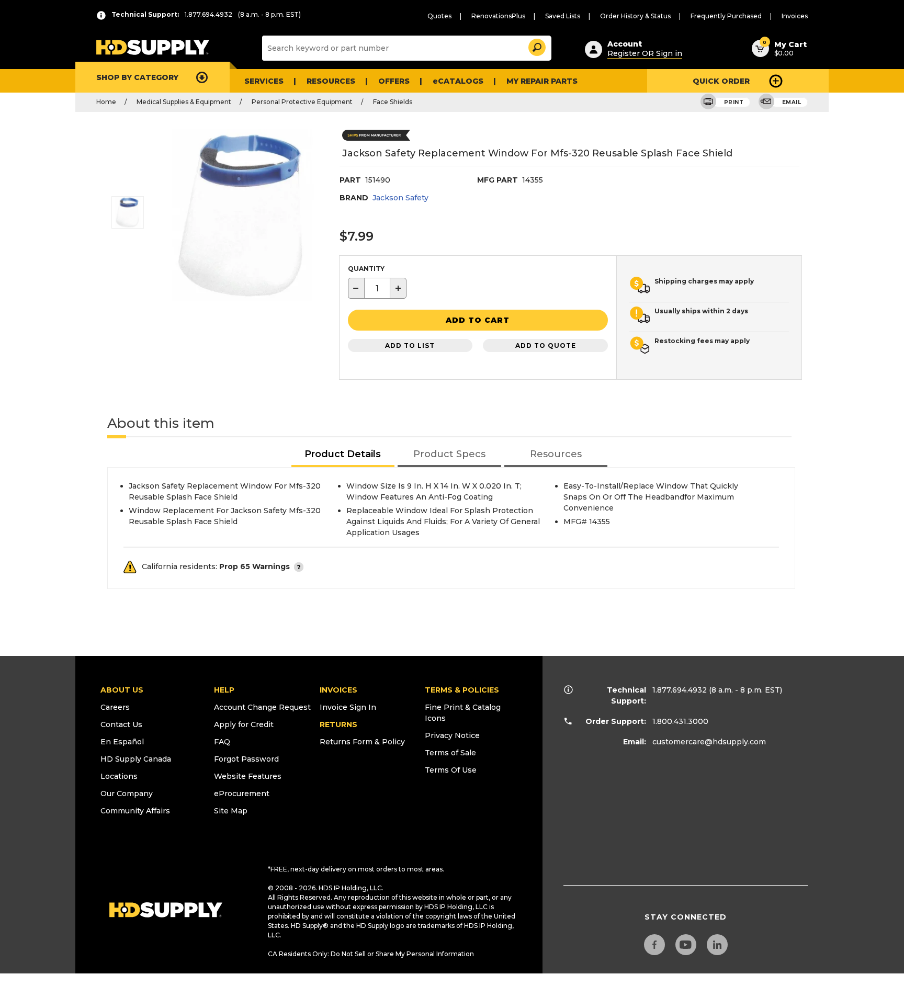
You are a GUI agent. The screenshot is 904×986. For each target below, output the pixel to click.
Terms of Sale (450, 752)
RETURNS (338, 724)
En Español (122, 741)
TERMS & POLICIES (462, 690)
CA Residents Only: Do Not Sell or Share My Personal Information (371, 954)
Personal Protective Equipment (302, 102)
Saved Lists (562, 16)
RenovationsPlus (498, 16)
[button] (536, 46)
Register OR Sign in (644, 53)
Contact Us (121, 724)
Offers (394, 81)
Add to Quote (545, 345)
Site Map (230, 810)
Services (264, 81)
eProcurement (241, 793)
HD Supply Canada (135, 759)
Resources (331, 81)
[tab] (343, 455)
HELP (224, 690)
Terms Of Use (451, 770)
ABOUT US (121, 690)
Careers (115, 707)
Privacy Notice (452, 735)
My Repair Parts (542, 81)
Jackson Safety (400, 197)
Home (106, 102)
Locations (119, 776)
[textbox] (377, 288)
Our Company (126, 793)
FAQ (222, 741)
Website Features (247, 776)
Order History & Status (635, 16)
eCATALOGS (458, 81)
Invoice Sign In (348, 707)
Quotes (439, 16)
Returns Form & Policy (362, 741)
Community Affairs (135, 810)
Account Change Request (262, 707)
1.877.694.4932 (679, 690)
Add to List (410, 345)
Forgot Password (246, 759)
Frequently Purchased (726, 16)
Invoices (795, 16)
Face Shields (392, 102)
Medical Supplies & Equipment (184, 102)
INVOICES (338, 690)
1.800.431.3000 (680, 721)
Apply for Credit (244, 724)
